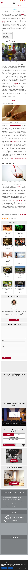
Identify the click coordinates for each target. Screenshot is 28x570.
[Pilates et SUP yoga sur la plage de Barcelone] (20, 254)
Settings (16, 567)
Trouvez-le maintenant (9, 444)
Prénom (4, 340)
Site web (4, 351)
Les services (5, 36)
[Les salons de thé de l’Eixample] (7, 269)
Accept (4, 567)
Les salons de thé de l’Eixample (7, 274)
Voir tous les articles (14, 319)
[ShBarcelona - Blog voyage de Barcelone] (14, 3)
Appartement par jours (14, 442)
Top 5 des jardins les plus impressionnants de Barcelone (20, 274)
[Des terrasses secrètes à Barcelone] (7, 284)
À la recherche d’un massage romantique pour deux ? (7, 260)
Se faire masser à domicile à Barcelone (7, 233)
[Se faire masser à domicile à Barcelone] (7, 228)
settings (12, 565)
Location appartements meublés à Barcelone (11, 497)
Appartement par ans (14, 437)
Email (3, 346)
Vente (19, 434)
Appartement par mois (14, 439)
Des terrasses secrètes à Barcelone (7, 289)
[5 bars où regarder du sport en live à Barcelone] (20, 241)
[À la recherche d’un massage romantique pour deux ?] (7, 254)
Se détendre (14, 9)
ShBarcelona (23, 214)
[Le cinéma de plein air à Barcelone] (20, 284)
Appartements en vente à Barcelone (9, 503)
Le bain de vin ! (6, 37)
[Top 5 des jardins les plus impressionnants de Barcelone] (20, 269)
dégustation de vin (17, 200)
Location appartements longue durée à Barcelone (12, 501)
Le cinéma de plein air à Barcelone (20, 289)
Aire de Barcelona (6, 34)
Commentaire (5, 328)
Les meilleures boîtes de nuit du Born (20, 233)
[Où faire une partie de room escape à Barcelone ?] (7, 241)
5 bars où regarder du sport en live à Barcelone (20, 246)
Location (9, 434)
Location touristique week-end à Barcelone (11, 499)
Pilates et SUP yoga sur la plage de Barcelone (20, 259)
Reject (10, 567)
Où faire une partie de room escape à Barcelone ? (7, 246)
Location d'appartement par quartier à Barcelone (12, 506)
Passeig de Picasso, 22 (11, 211)
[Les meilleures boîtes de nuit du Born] (20, 228)
